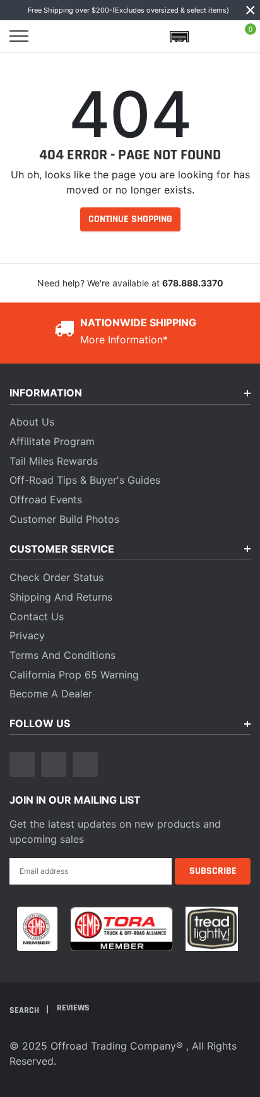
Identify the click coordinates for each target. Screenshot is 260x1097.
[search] (51, 36)
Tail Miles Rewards (53, 461)
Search (25, 1009)
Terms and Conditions (62, 655)
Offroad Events (45, 499)
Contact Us (36, 616)
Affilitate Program (52, 441)
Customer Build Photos (64, 519)
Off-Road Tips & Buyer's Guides (84, 480)
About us (31, 421)
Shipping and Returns (60, 597)
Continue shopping (130, 219)
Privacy (27, 635)
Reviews (73, 1008)
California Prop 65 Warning (74, 674)
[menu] (18, 36)
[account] (212, 36)
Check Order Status (56, 577)
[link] (22, 764)
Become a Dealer (50, 693)
